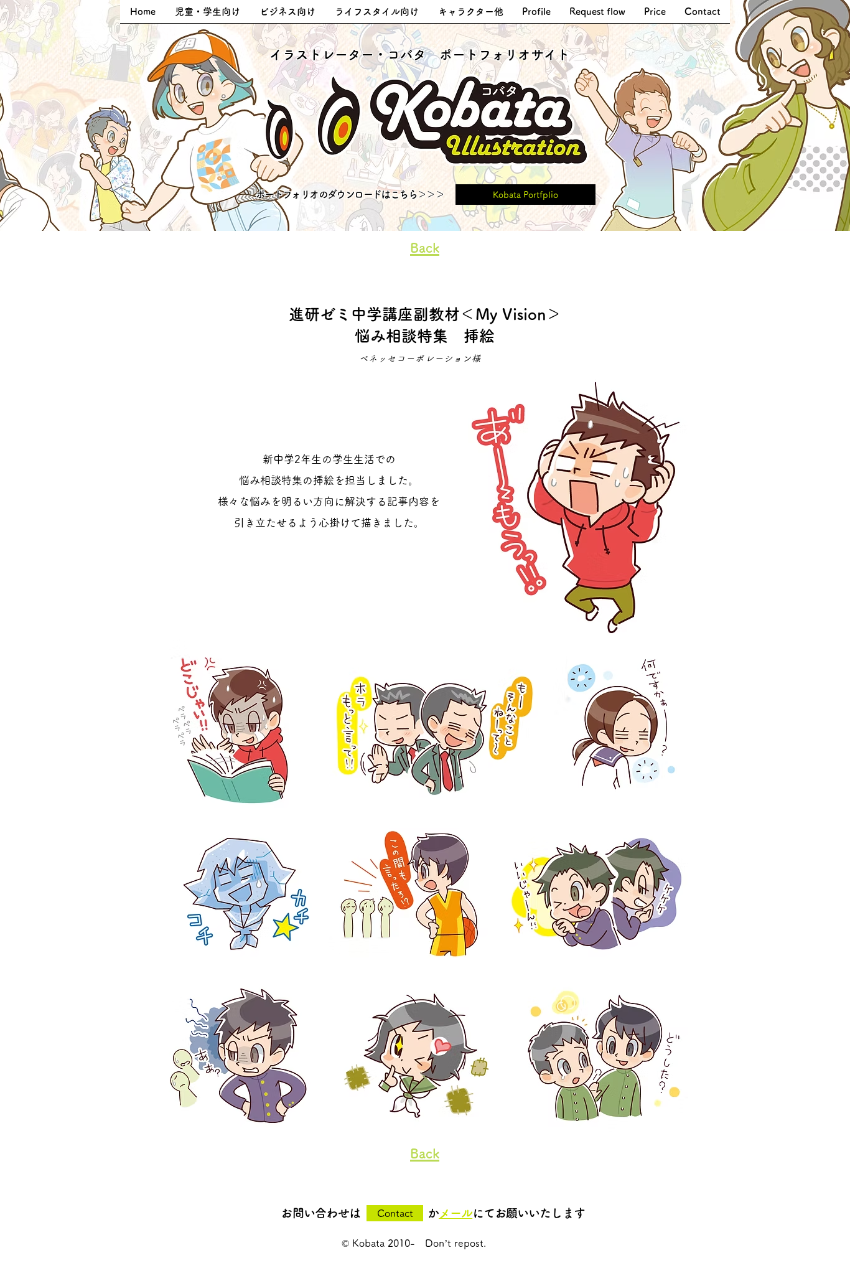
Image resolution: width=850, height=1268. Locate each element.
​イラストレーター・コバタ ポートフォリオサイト (419, 54)
